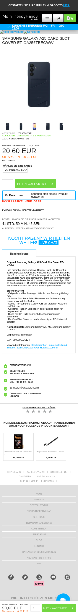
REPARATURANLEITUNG (39, 522)
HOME (39, 493)
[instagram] (67, 577)
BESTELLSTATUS (39, 505)
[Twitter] (25, 577)
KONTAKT (39, 546)
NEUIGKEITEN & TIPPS (39, 557)
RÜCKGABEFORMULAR (39, 511)
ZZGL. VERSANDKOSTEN (15, 138)
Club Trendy (39, 528)
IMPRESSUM (39, 534)
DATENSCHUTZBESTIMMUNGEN (39, 551)
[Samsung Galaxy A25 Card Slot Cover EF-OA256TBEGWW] (39, 120)
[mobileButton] (58, 18)
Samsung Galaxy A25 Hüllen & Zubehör (37, 347)
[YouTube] (53, 577)
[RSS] (39, 577)
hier (66, 5)
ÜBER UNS (39, 516)
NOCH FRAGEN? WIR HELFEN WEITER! (39, 240)
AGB (39, 563)
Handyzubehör (38, 345)
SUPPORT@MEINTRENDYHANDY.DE (39, 480)
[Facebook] (11, 577)
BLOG (39, 540)
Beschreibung (19, 253)
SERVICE (39, 499)
